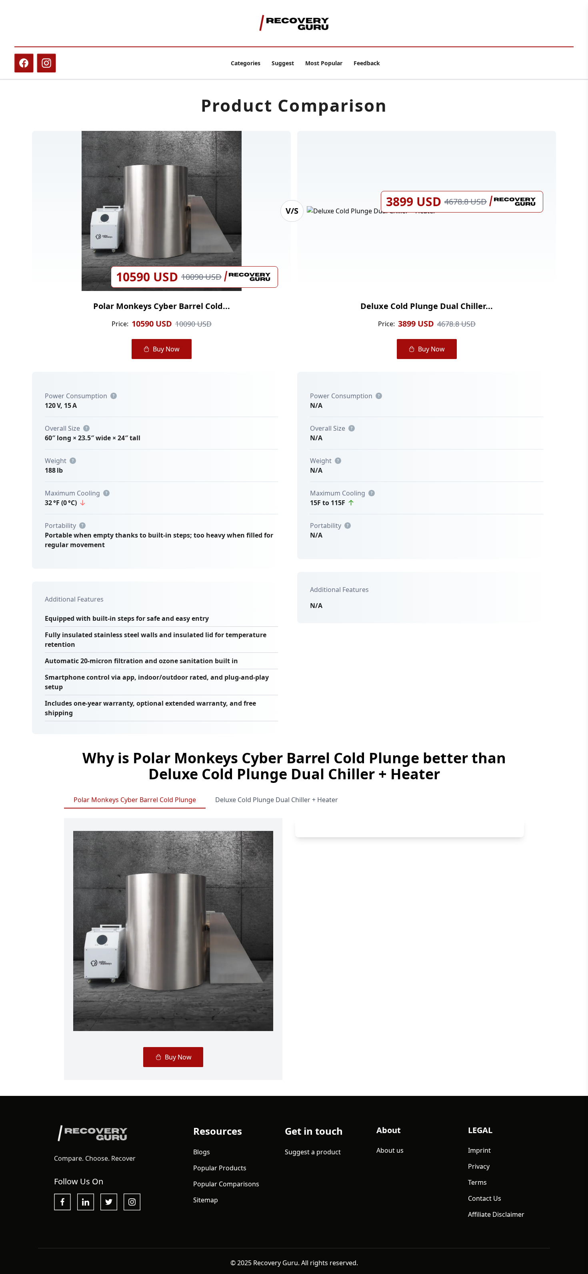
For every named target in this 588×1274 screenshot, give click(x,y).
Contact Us (484, 1198)
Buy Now (166, 349)
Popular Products (219, 1168)
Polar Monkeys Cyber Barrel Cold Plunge (135, 799)
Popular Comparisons (226, 1184)
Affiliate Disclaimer (496, 1214)
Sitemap (205, 1200)
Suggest (283, 63)
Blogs (201, 1152)
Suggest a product (313, 1152)
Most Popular (323, 63)
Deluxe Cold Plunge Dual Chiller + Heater (276, 799)
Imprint (479, 1150)
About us (390, 1150)
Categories (245, 63)
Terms (477, 1182)
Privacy (479, 1166)
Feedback (367, 63)
